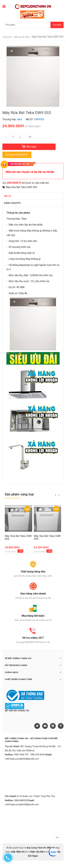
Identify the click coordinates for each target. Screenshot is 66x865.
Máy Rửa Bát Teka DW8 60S (18, 537)
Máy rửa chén (16, 224)
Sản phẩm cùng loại (19, 494)
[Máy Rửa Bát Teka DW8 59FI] (47, 518)
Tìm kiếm (57, 25)
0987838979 (14, 182)
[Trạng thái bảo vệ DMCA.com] (14, 706)
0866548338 (20, 800)
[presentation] (56, 494)
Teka (23, 218)
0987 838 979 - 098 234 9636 (29, 754)
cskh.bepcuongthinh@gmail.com (22, 758)
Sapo (35, 855)
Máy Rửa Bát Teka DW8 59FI (47, 537)
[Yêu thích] (30, 137)
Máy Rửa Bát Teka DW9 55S (21, 187)
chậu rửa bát (36, 851)
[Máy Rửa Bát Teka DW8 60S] (18, 518)
